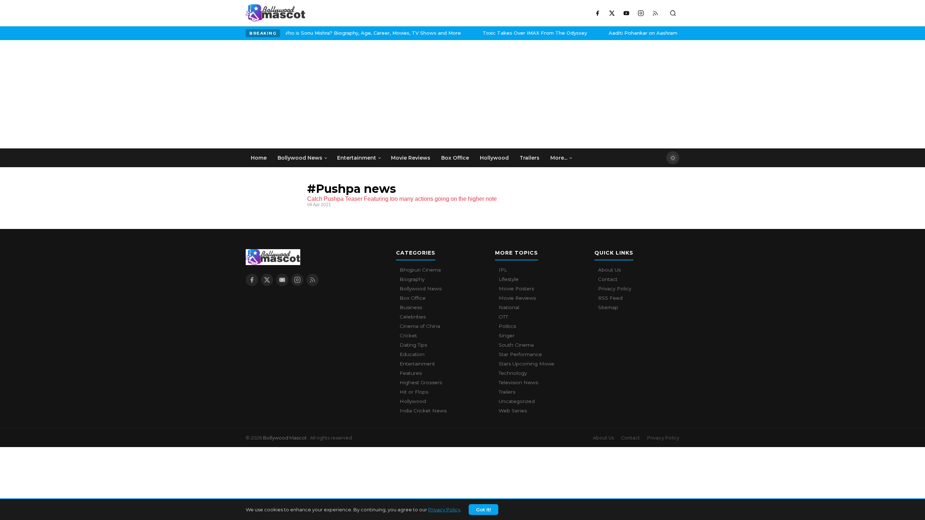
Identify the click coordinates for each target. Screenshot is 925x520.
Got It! (483, 509)
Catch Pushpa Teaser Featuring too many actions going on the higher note (402, 199)
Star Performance (520, 354)
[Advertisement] (300, 94)
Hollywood (413, 401)
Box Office (413, 298)
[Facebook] (597, 13)
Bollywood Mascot (285, 438)
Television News (518, 382)
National (509, 307)
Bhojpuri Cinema (420, 270)
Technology (513, 373)
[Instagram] (640, 13)
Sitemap (608, 307)
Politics (507, 326)
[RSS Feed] (655, 13)
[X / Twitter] (612, 13)
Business (411, 307)
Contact (608, 279)
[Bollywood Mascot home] (275, 13)
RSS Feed (610, 298)
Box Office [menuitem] (455, 158)
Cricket (408, 335)
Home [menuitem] (259, 158)
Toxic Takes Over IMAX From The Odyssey (379, 33)
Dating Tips (413, 345)
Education (412, 354)
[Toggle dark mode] (672, 157)
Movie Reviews (517, 298)
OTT (503, 317)
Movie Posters (516, 288)
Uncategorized (517, 401)
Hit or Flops (414, 392)
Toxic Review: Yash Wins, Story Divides (632, 33)
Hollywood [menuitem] (494, 158)
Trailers (507, 392)
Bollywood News (421, 288)
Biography (412, 279)
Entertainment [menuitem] (356, 158)
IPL (503, 270)
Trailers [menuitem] (529, 158)
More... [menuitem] (558, 158)
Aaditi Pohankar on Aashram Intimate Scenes (508, 33)
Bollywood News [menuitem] (300, 158)
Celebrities (413, 317)
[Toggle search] (672, 13)
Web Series (513, 410)
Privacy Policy (444, 509)
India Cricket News (423, 410)
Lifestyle (509, 279)
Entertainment (417, 364)
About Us (609, 270)
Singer (507, 335)
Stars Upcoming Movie (526, 364)
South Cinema (516, 345)
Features (411, 373)
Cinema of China (420, 326)
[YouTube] (626, 13)
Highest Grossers (421, 382)
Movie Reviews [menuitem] (410, 158)
